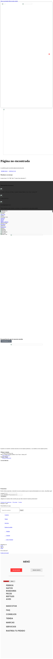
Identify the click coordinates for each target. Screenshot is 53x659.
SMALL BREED (4, 222)
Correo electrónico (5, 494)
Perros (9, 585)
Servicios (11, 626)
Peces (9, 593)
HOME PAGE (4, 171)
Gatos (9, 588)
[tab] (6, 581)
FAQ (8, 610)
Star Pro (2, 219)
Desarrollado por (4, 505)
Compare (8, 535)
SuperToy (3, 218)
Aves (8, 599)
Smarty (2, 220)
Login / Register (9, 539)
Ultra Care (3, 214)
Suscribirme (3, 496)
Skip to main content (13, 1)
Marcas (10, 622)
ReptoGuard (3, 227)
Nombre (2, 493)
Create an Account (5, 553)
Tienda (9, 618)
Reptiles (10, 596)
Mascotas (11, 606)
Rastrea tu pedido (15, 630)
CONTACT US (12, 171)
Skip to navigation (5, 1)
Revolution (3, 224)
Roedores (11, 591)
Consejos (11, 614)
